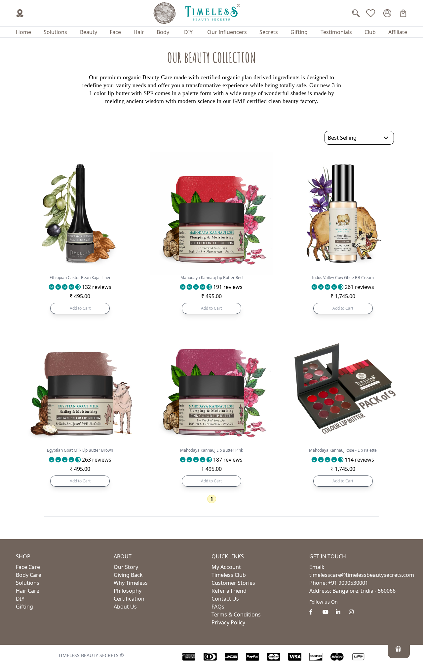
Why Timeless (131, 582)
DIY (188, 32)
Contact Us (225, 598)
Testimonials (336, 32)
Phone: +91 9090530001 (338, 582)
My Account (226, 567)
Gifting (299, 32)
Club (370, 32)
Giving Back (128, 574)
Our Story (126, 567)
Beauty (88, 32)
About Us (125, 606)
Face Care (28, 567)
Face (115, 32)
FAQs (218, 606)
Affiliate (397, 32)
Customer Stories (233, 582)
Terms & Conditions (236, 614)
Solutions (55, 32)
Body (163, 32)
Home (23, 32)
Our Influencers (227, 32)
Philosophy (127, 590)
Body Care (28, 574)
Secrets (268, 32)
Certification (129, 598)
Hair (139, 32)
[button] (65, 287)
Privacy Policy (228, 622)
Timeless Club (229, 574)
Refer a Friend (229, 590)
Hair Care (27, 590)
